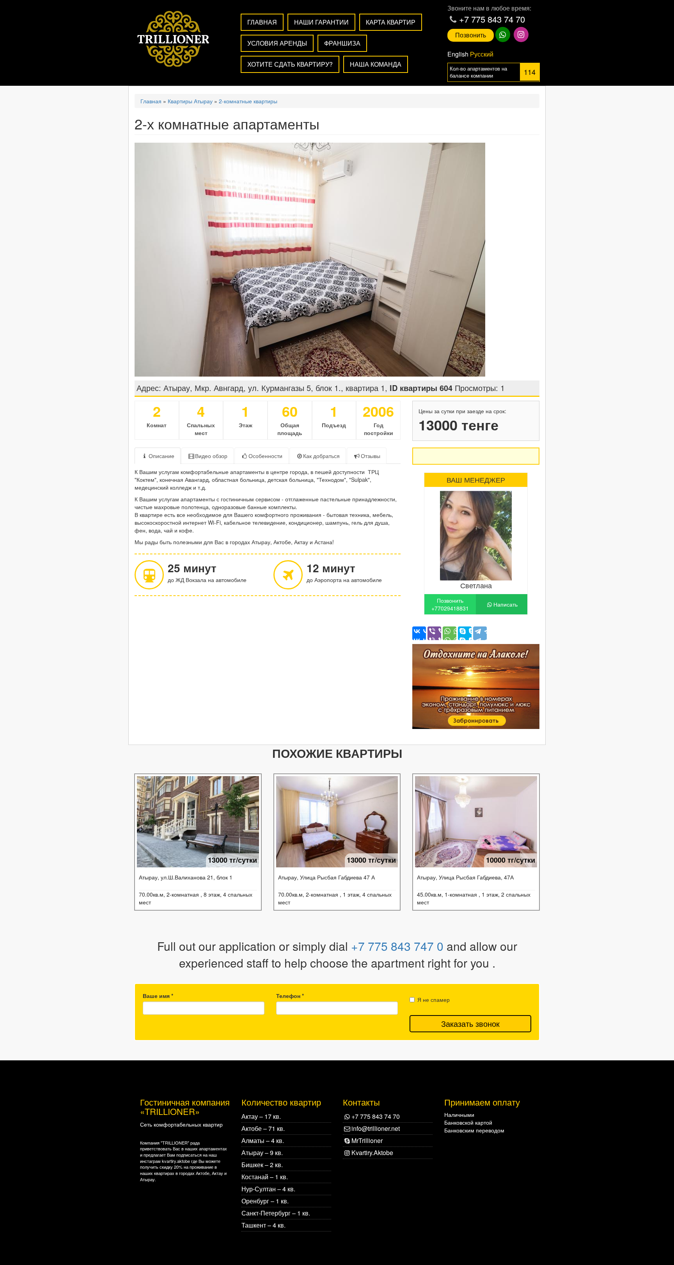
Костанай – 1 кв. (264, 1176)
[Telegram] (480, 633)
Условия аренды (277, 43)
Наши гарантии (321, 22)
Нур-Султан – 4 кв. (268, 1188)
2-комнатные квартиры (248, 101)
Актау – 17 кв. (261, 1116)
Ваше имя (158, 996)
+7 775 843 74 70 (492, 19)
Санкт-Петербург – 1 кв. (275, 1212)
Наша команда (375, 64)
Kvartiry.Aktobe (372, 1152)
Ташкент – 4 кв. (263, 1225)
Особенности (265, 456)
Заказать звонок (470, 1023)
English (457, 54)
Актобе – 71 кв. (263, 1128)
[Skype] (465, 633)
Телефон (290, 996)
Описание (161, 456)
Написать (505, 604)
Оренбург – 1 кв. (265, 1200)
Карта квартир (390, 22)
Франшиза (342, 43)
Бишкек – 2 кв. (262, 1164)
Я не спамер (433, 999)
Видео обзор (211, 456)
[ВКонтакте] (419, 633)
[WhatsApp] (449, 633)
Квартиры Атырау (190, 101)
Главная (262, 22)
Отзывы (370, 456)
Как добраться (321, 456)
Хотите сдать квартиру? (290, 64)
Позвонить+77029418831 (450, 604)
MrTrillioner (367, 1140)
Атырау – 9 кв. (262, 1152)
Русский (481, 54)
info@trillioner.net (375, 1128)
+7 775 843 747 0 (397, 946)
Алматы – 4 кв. (262, 1140)
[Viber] (434, 633)
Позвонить (470, 34)
